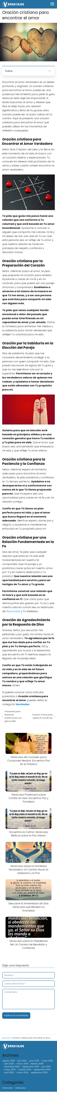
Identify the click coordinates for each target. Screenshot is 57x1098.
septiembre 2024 (42, 1069)
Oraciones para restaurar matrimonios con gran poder (13, 716)
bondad (15, 611)
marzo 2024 (22, 1072)
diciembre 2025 (12, 1066)
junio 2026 (34, 1060)
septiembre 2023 (39, 1072)
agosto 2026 (8, 1060)
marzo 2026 (22, 1063)
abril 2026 (9, 1063)
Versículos (20, 1088)
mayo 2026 (47, 1060)
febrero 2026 (37, 1063)
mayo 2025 (9, 1069)
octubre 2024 (24, 1069)
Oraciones (7, 1088)
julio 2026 (22, 1060)
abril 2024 (9, 1072)
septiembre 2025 (30, 1066)
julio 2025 (46, 1066)
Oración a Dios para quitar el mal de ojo (42, 716)
